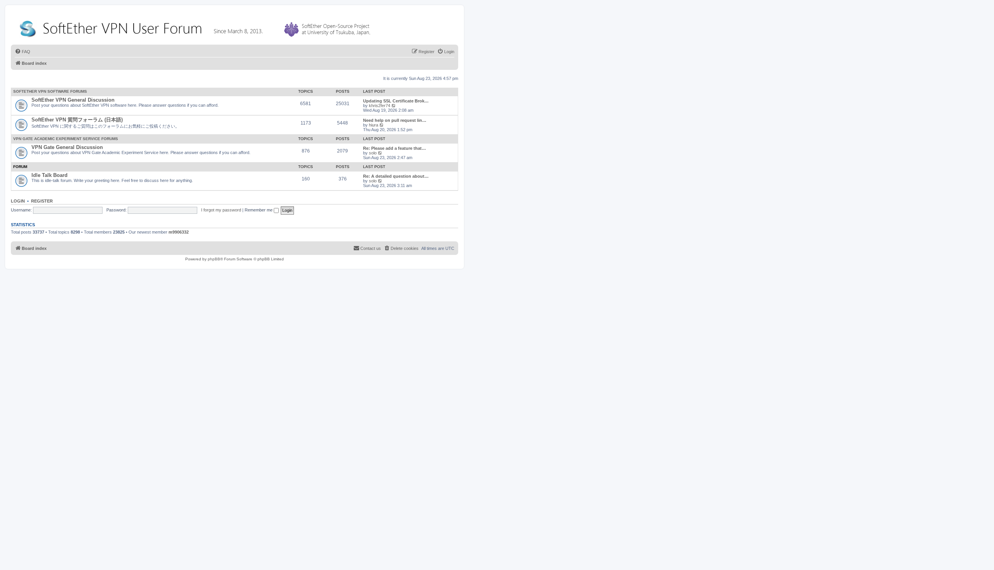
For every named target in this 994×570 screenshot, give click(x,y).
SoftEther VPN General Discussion (73, 100)
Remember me (259, 210)
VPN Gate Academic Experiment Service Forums (65, 139)
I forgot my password (221, 210)
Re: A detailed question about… (396, 176)
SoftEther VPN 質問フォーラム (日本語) (77, 120)
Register (42, 201)
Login (18, 201)
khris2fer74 (379, 105)
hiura (373, 125)
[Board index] (196, 27)
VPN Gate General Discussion (67, 147)
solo (373, 153)
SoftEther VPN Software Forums (50, 91)
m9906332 (179, 232)
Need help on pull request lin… (394, 120)
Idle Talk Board (49, 175)
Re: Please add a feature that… (394, 148)
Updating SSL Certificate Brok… (396, 101)
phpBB (214, 259)
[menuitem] (22, 51)
